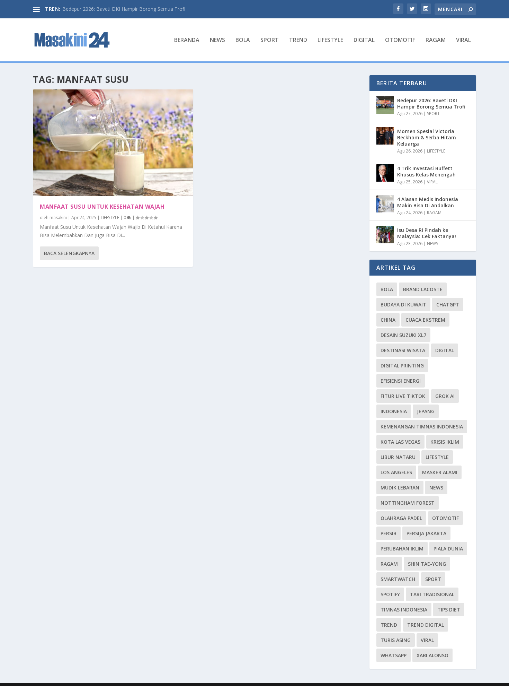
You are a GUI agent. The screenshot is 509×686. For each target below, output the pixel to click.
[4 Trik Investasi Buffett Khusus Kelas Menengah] (385, 173)
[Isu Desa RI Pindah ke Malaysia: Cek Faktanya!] (385, 234)
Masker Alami (439, 472)
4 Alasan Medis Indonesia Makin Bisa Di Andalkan (427, 202)
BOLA (242, 40)
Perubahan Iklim (402, 548)
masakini (58, 217)
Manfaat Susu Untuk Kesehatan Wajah (102, 206)
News (436, 487)
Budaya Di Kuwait (403, 304)
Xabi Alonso (432, 655)
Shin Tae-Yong (427, 564)
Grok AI (445, 396)
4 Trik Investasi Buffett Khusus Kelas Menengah (426, 171)
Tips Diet (448, 609)
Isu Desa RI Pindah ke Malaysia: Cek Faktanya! (426, 233)
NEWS (217, 40)
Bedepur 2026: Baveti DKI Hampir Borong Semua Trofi (123, 9)
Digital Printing (402, 365)
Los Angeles (396, 472)
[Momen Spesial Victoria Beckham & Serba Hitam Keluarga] (385, 136)
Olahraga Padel (401, 518)
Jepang (426, 411)
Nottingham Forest (408, 503)
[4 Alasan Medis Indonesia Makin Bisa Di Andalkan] (385, 203)
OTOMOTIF (400, 40)
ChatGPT (447, 304)
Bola (387, 289)
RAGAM (436, 40)
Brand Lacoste (423, 289)
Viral (427, 640)
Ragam (389, 564)
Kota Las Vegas (400, 441)
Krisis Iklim (444, 441)
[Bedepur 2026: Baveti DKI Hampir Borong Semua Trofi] (385, 105)
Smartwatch (398, 579)
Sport (433, 579)
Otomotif (445, 518)
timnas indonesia (404, 609)
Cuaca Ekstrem (425, 319)
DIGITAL (364, 40)
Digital (444, 350)
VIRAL (463, 40)
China (388, 319)
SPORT (269, 40)
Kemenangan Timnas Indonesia (422, 426)
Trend (389, 625)
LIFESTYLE (330, 40)
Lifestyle (437, 457)
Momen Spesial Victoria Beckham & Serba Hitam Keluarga (426, 137)
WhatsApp (394, 655)
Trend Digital (425, 625)
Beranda (186, 40)
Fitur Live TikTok (403, 396)
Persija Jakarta (426, 533)
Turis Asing (396, 640)
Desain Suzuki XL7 (403, 335)
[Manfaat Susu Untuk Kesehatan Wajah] (113, 142)
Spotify (390, 594)
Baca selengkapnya (69, 253)
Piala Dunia (448, 548)
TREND (298, 40)
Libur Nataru (398, 457)
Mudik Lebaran (400, 487)
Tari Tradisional (432, 594)
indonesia (394, 411)
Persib (388, 533)
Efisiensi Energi (401, 380)
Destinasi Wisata (403, 350)
